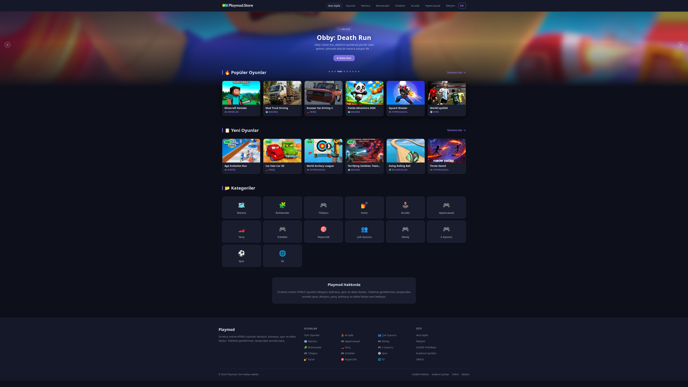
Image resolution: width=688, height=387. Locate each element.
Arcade (415, 5)
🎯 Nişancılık (349, 359)
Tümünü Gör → (456, 72)
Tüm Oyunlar (312, 335)
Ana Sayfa (334, 5)
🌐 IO (381, 359)
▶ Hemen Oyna (344, 58)
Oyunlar (350, 5)
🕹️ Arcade (347, 335)
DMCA (420, 359)
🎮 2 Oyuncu (385, 347)
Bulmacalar (383, 5)
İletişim (450, 5)
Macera (365, 5)
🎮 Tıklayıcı (311, 353)
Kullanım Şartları (426, 353)
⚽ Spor (383, 353)
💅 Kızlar (309, 359)
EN (462, 5)
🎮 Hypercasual (350, 341)
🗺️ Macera (310, 341)
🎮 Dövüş (383, 341)
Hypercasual (432, 5)
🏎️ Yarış (346, 347)
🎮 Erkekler (348, 353)
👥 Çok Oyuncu (387, 335)
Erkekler (400, 5)
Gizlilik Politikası (426, 347)
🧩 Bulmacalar (313, 347)
